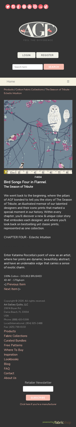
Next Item (11, 289)
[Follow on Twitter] (7, 8)
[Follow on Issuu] (35, 8)
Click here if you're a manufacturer (38, 404)
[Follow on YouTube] (29, 8)
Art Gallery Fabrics (38, 30)
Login (26, 55)
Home (11, 81)
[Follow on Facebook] (18, 8)
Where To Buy (13, 350)
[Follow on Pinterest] (24, 8)
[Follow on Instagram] (13, 8)
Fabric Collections (15, 336)
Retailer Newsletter (38, 383)
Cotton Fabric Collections (30, 89)
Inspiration (11, 355)
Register (47, 55)
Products (9, 89)
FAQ (7, 369)
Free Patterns (13, 345)
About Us (10, 378)
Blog (7, 364)
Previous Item (16, 284)
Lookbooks (11, 359)
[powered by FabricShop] (57, 423)
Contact (9, 373)
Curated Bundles (15, 341)
